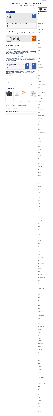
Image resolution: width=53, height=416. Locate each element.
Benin (39, 55)
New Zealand (40, 266)
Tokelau (39, 374)
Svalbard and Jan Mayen (41, 357)
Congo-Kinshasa (40, 98)
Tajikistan (39, 366)
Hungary (39, 175)
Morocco (39, 254)
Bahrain (39, 43)
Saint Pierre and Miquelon (41, 320)
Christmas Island (40, 90)
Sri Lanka (39, 352)
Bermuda (39, 56)
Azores (39, 40)
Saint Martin (39, 318)
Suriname (39, 355)
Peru (38, 291)
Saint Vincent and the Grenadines (42, 321)
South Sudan (40, 349)
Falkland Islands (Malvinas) (42, 132)
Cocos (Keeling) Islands (41, 92)
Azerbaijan (39, 38)
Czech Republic (40, 109)
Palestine (39, 285)
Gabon (39, 143)
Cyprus (39, 107)
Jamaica (39, 192)
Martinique (39, 237)
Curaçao (39, 106)
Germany (39, 149)
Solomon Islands (40, 343)
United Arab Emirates (41, 389)
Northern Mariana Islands (41, 277)
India (38, 178)
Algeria (39, 20)
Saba (39, 308)
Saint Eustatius (40, 311)
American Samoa (40, 21)
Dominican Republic (41, 115)
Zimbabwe (39, 411)
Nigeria (39, 271)
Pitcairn (39, 294)
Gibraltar (39, 152)
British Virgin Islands (41, 67)
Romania (39, 303)
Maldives (39, 231)
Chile (39, 87)
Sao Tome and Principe (41, 326)
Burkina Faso (40, 72)
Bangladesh (39, 47)
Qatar (39, 300)
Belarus (39, 50)
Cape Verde (39, 81)
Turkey (39, 380)
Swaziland (39, 358)
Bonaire (39, 61)
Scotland (39, 329)
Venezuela (39, 400)
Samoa (39, 323)
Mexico (39, 243)
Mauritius (39, 240)
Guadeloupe (40, 158)
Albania (39, 18)
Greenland (39, 155)
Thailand (39, 369)
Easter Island (40, 118)
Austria (39, 37)
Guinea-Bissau (40, 166)
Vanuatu (39, 397)
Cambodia (39, 75)
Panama (39, 286)
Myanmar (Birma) (40, 257)
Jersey (39, 195)
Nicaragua (39, 268)
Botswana (39, 64)
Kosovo (39, 203)
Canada (39, 78)
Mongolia (39, 249)
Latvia (39, 209)
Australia (39, 35)
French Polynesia (40, 141)
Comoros (39, 95)
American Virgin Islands (41, 23)
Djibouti (39, 112)
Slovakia (39, 340)
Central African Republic (41, 84)
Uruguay (39, 394)
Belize (39, 53)
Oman (39, 280)
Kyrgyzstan (39, 206)
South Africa (39, 346)
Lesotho (39, 212)
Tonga (39, 375)
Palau (39, 283)
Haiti (38, 169)
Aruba (39, 34)
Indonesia (39, 180)
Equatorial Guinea (40, 126)
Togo (38, 372)
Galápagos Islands (40, 144)
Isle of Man (39, 186)
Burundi (39, 73)
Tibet (38, 371)
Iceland (39, 177)
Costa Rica (39, 101)
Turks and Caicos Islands (41, 383)
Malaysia (39, 229)
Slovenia (39, 341)
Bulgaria (39, 70)
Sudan (39, 354)
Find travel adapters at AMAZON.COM (12, 49)
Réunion (39, 302)
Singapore (39, 337)
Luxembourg (40, 220)
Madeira (39, 226)
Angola (39, 26)
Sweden (39, 360)
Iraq (38, 183)
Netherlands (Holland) (41, 263)
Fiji (38, 135)
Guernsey (39, 163)
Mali (38, 232)
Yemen (39, 408)
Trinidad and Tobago (41, 377)
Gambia (39, 146)
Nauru (39, 260)
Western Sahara (40, 406)
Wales (39, 403)
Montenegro (39, 251)
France (39, 138)
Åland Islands (40, 17)
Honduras (39, 172)
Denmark (39, 110)
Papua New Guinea (41, 288)
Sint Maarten (40, 338)
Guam (39, 160)
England (39, 124)
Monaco (39, 248)
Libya (39, 215)
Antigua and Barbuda (41, 29)
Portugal (39, 297)
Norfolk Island (40, 274)
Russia (39, 305)
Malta (39, 234)
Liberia (39, 214)
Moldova (39, 246)
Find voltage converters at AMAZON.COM (13, 75)
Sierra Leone (40, 335)
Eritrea (39, 127)
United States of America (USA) (42, 392)
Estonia (39, 129)
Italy (38, 189)
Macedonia (39, 223)
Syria (39, 363)
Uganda (39, 386)
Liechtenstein (40, 217)
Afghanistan (39, 15)
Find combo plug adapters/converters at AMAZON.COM (15, 76)
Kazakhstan (39, 198)
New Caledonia (40, 265)
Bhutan (39, 58)
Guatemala (39, 161)
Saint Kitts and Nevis (41, 315)
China (39, 89)
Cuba (39, 104)
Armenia (39, 32)
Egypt (39, 121)
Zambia (39, 409)
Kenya (39, 200)
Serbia (39, 332)
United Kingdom (40, 391)
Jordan (39, 197)
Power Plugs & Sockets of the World (26, 3)
